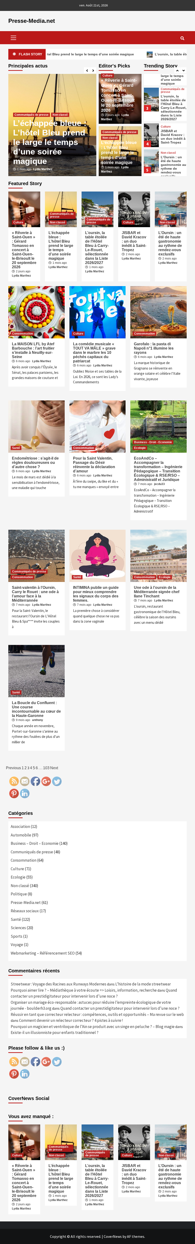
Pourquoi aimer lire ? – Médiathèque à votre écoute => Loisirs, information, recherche (84, 990)
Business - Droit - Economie (153, 442)
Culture (107, 75)
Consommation (22, 333)
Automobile (21, 835)
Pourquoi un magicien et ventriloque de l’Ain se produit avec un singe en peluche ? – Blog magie (93, 1026)
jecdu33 (159, 484)
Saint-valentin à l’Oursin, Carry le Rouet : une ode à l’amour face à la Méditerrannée (35, 594)
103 (46, 768)
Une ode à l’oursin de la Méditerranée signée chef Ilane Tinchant (156, 592)
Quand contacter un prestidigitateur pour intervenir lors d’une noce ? (120, 1008)
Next (54, 768)
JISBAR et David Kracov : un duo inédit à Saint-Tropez (173, 136)
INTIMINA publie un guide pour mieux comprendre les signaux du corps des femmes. (96, 594)
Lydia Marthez (42, 169)
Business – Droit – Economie (34, 843)
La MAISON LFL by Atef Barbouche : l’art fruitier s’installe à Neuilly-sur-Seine (33, 350)
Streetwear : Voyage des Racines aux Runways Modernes (58, 984)
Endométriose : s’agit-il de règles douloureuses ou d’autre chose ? (35, 462)
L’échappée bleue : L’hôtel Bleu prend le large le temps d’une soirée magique (50, 142)
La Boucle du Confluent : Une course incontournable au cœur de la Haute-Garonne (36, 709)
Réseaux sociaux (25, 910)
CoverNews (113, 1236)
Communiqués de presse (32, 114)
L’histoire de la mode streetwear (143, 984)
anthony (37, 720)
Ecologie (140, 448)
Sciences (18, 927)
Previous (13, 768)
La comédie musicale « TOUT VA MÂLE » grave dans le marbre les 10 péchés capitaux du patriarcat (94, 352)
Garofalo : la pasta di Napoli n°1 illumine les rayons (154, 348)
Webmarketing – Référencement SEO (43, 953)
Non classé (60, 114)
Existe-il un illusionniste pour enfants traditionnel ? (54, 1032)
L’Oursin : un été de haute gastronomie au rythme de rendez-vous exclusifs (173, 166)
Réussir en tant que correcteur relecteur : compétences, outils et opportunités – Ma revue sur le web (97, 1014)
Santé (16, 448)
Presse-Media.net (31, 21)
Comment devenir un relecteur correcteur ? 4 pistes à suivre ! (71, 1020)
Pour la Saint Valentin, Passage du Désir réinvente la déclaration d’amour (94, 464)
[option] (52, 125)
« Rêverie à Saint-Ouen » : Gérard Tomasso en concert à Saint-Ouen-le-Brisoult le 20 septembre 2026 (119, 95)
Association (20, 826)
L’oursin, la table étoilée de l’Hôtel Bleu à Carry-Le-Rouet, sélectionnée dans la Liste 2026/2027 (173, 107)
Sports (16, 936)
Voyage (17, 944)
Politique (19, 894)
